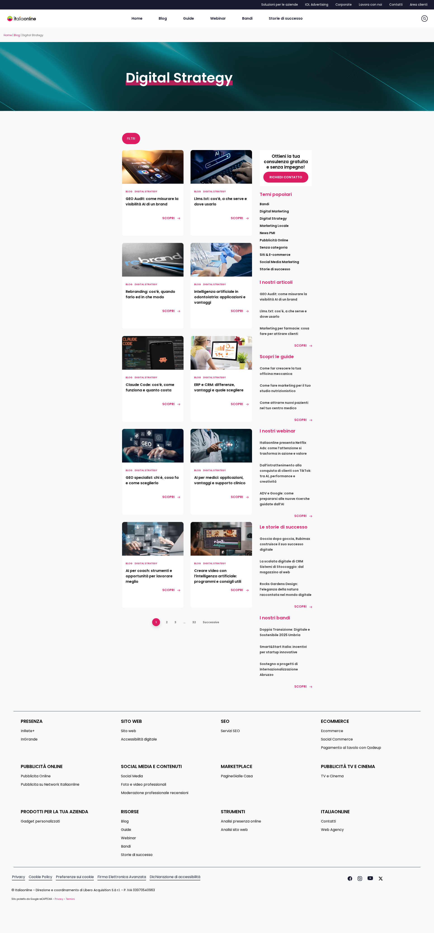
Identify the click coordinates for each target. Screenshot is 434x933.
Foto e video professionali (143, 784)
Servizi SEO (230, 731)
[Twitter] (380, 878)
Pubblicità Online (274, 240)
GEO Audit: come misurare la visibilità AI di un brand (283, 297)
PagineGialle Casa (237, 776)
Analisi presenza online (241, 821)
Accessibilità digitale (139, 739)
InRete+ (28, 731)
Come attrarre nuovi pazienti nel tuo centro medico (284, 405)
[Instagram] (359, 878)
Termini (70, 899)
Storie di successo (275, 269)
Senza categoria (274, 247)
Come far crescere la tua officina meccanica (280, 371)
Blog (17, 35)
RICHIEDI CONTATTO (285, 177)
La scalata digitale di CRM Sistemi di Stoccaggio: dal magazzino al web (282, 566)
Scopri (300, 345)
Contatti (328, 821)
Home (8, 35)
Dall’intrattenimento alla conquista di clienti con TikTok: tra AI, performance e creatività (285, 473)
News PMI (267, 233)
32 (194, 622)
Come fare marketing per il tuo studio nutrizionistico (285, 388)
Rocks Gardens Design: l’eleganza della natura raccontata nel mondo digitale (285, 589)
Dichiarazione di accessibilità (175, 876)
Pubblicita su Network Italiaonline (50, 784)
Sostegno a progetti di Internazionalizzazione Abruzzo (279, 669)
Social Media (132, 776)
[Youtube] (369, 878)
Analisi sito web (234, 829)
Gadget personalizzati (40, 821)
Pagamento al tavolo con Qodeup (351, 747)
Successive (211, 622)
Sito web (128, 731)
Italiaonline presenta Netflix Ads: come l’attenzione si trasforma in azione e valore (283, 448)
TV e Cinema (332, 776)
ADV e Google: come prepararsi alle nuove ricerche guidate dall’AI (285, 498)
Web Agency (332, 829)
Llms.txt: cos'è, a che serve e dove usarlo (283, 314)
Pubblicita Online (36, 776)
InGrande (29, 739)
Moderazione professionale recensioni (154, 792)
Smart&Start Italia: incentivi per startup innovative (283, 649)
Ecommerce (332, 731)
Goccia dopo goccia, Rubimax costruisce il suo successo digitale (285, 544)
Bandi (264, 204)
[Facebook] (349, 878)
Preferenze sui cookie (75, 876)
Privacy (18, 876)
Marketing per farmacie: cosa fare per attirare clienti (284, 331)
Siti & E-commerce (275, 254)
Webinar (128, 838)
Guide (126, 829)
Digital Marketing (274, 211)
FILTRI (131, 138)
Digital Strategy (146, 191)
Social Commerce (337, 739)
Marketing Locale (274, 225)
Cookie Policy (40, 876)
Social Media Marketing (279, 262)
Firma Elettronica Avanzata (121, 876)
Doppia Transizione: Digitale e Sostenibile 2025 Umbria (285, 632)
